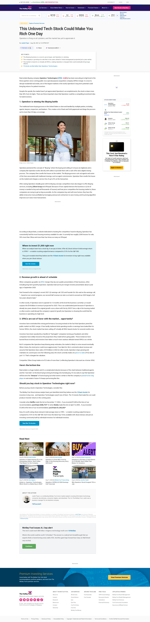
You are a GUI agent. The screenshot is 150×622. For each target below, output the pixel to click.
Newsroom (56, 602)
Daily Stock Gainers (123, 16)
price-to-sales (80, 353)
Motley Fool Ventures (118, 600)
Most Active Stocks (123, 13)
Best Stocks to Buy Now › (122, 7)
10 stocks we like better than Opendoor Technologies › (40, 66)
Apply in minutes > (117, 167)
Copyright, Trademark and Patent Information (79, 619)
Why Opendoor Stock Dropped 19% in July (83, 483)
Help (127, 2)
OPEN (60, 78)
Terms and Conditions (101, 619)
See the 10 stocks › (29, 423)
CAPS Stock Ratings (104, 594)
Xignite (32, 605)
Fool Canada (87, 597)
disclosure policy (24, 518)
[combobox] (30, 15)
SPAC (43, 282)
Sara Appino (32, 480)
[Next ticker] (117, 15)
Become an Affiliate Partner (120, 605)
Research (55, 600)
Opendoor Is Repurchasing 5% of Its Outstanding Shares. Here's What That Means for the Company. (30, 461)
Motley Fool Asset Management (121, 594)
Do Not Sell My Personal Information (119, 619)
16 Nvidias (72, 531)
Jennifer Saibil (84, 480)
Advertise (55, 607)
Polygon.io (39, 605)
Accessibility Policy (59, 619)
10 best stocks (58, 256)
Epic (72, 600)
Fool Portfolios (75, 605)
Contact (55, 605)
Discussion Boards (104, 597)
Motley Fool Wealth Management (121, 597)
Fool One (73, 607)
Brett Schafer (32, 457)
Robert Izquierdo (86, 457)
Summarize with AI (53, 48)
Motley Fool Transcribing (62, 480)
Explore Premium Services (36, 23)
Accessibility (111, 2)
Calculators (102, 600)
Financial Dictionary (104, 602)
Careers (55, 597)
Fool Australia (87, 594)
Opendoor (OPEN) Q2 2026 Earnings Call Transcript (57, 483)
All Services (74, 594)
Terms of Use (24, 619)
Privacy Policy (35, 619)
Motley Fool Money (76, 610)
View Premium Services (119, 577)
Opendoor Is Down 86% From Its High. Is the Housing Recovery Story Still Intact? (57, 461)
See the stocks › (30, 264)
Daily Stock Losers (125, 18)
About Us (55, 594)
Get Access (106, 115)
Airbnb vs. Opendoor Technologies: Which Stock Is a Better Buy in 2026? (30, 483)
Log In (120, 2)
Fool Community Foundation (120, 602)
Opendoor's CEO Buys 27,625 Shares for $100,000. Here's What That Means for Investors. (83, 461)
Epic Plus (73, 602)
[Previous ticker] (44, 15)
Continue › (29, 546)
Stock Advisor (75, 597)
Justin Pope (25, 43)
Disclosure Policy (46, 619)
